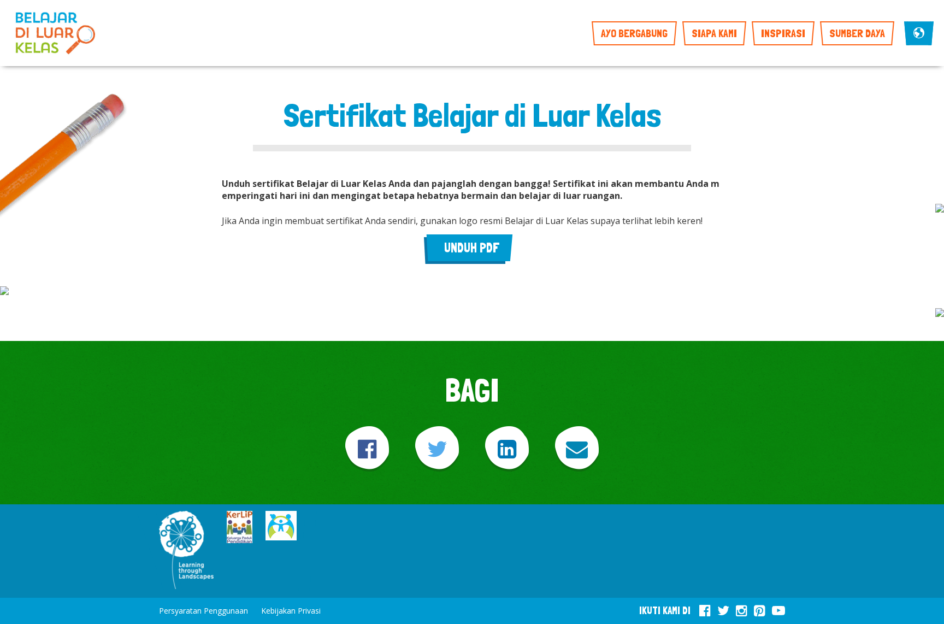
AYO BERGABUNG (634, 33)
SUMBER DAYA (857, 33)
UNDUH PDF (472, 248)
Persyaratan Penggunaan (203, 610)
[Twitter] (437, 449)
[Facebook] (367, 449)
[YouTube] (778, 609)
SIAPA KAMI (714, 33)
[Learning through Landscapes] (186, 551)
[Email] (577, 449)
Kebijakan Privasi (291, 610)
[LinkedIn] (507, 449)
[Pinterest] (759, 609)
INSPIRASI (783, 33)
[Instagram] (741, 609)
